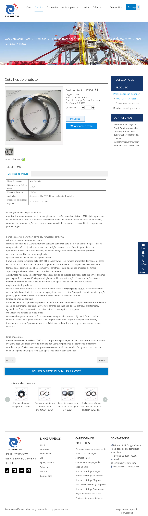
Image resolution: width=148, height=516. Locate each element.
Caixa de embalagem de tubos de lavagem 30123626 (68, 406)
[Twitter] (7, 470)
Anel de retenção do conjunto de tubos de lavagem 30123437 (91, 406)
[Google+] (21, 470)
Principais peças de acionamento (90, 449)
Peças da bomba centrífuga (88, 493)
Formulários (45, 453)
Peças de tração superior (126, 94)
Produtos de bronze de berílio (89, 498)
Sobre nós (45, 467)
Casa (42, 444)
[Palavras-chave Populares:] (138, 7)
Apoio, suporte (47, 462)
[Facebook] (28, 470)
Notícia (43, 471)
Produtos (44, 449)
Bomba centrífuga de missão (89, 475)
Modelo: (10, 167)
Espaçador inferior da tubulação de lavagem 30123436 (45, 406)
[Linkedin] (14, 470)
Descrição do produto (18, 173)
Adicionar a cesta (83, 126)
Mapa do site (122, 509)
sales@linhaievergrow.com (126, 141)
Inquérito (75, 118)
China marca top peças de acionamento (129, 103)
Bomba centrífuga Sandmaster (89, 489)
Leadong (129, 512)
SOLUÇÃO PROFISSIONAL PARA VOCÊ (56, 371)
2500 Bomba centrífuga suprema (90, 484)
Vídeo (42, 458)
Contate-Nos (46, 476)
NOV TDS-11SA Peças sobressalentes (129, 98)
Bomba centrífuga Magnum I (88, 480)
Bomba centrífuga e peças (127, 108)
